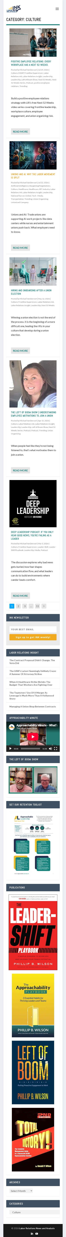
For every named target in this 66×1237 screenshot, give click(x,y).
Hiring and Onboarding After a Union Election (31, 292)
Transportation (17, 199)
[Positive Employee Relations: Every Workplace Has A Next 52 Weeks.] (33, 42)
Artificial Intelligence (20, 186)
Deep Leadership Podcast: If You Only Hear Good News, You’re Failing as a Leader (32, 535)
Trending (23, 86)
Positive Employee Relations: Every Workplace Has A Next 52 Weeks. (31, 63)
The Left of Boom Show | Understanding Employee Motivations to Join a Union (33, 414)
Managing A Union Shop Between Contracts (32, 706)
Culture (14, 73)
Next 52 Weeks (44, 79)
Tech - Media (37, 196)
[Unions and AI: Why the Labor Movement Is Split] (33, 155)
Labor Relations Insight (32, 76)
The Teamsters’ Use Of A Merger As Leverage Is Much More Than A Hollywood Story (31, 695)
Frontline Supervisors (34, 73)
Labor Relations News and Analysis (37, 1228)
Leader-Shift (43, 547)
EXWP (21, 73)
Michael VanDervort (28, 70)
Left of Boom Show (29, 79)
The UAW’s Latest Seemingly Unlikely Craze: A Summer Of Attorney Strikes (32, 672)
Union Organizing (40, 199)
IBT (40, 189)
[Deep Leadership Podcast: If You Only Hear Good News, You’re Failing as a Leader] (33, 503)
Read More (20, 131)
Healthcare (23, 189)
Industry (46, 189)
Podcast (29, 83)
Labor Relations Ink (46, 302)
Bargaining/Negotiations (39, 186)
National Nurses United (21, 196)
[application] (33, 737)
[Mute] (50, 748)
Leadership (47, 76)
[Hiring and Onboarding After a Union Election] (33, 271)
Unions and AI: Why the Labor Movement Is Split (33, 176)
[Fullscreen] (55, 748)
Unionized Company (20, 202)
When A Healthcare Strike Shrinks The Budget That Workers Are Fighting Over (30, 683)
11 (37, 606)
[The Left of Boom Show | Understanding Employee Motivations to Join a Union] (33, 384)
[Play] (10, 748)
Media (37, 550)
